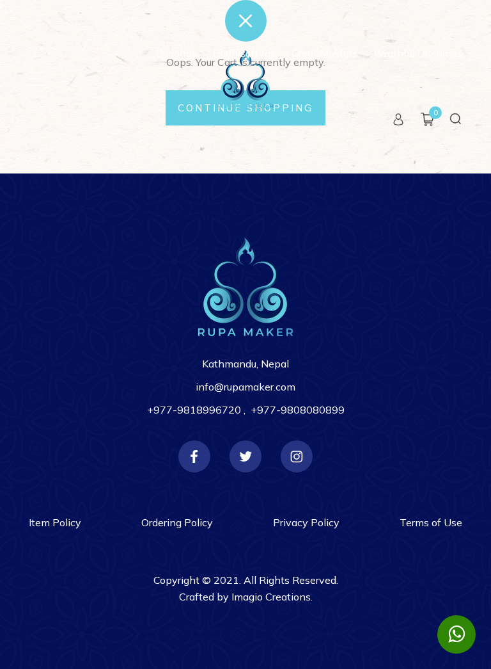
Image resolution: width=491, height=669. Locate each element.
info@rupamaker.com (245, 386)
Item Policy (55, 522)
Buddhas (176, 53)
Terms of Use (431, 522)
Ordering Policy (177, 522)
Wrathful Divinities (417, 53)
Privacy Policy (306, 522)
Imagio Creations (271, 596)
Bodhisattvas (244, 53)
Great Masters (324, 53)
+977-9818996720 (195, 409)
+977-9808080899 (298, 409)
